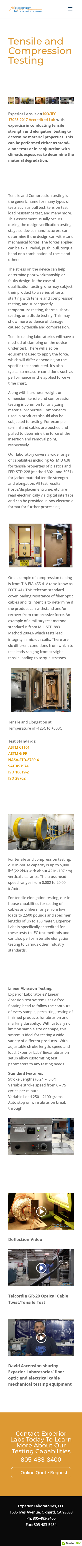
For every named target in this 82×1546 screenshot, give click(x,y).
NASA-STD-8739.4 (23, 759)
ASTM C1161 (19, 747)
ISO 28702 (17, 778)
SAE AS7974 (18, 765)
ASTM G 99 (17, 753)
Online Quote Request (44, 1472)
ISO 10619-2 (18, 772)
